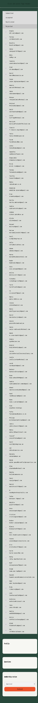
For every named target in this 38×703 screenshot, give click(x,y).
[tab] (20, 13)
